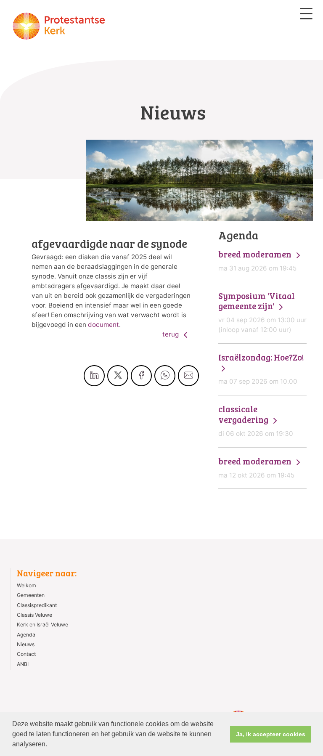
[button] (50, 745)
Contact (26, 654)
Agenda (26, 634)
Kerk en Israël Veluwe (42, 624)
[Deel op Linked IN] (94, 375)
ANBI (23, 664)
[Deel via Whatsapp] (164, 375)
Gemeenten (31, 595)
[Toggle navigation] (306, 13)
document (103, 325)
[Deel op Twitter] (117, 375)
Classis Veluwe (34, 615)
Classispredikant (37, 605)
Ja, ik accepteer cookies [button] (270, 734)
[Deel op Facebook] (141, 375)
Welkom (26, 585)
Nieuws (25, 644)
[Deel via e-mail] (188, 375)
